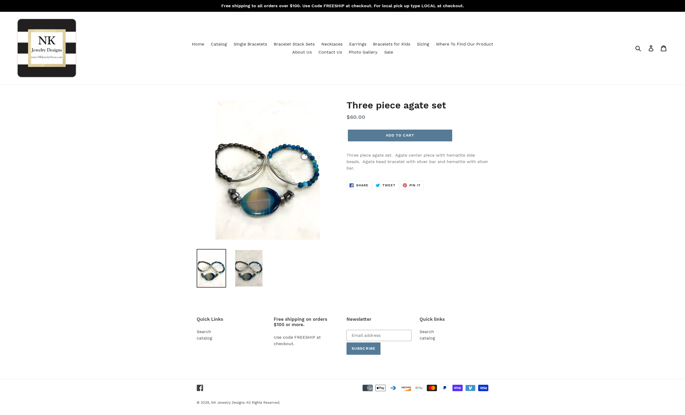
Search (204, 331)
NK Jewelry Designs (228, 403)
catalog (204, 338)
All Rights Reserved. (263, 403)
